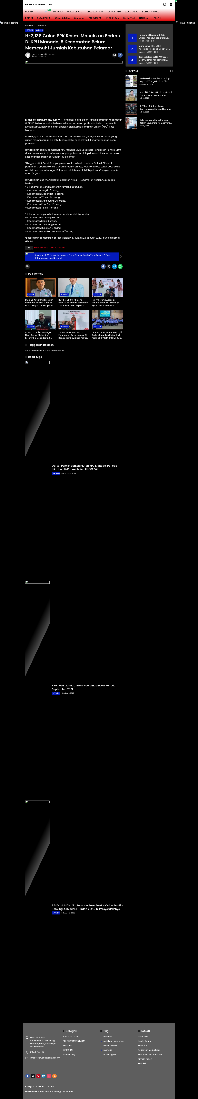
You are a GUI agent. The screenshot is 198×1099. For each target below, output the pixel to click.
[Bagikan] (120, 55)
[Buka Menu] (171, 4)
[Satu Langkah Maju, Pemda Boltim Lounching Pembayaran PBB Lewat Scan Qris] (131, 123)
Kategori (29, 1086)
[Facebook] (103, 266)
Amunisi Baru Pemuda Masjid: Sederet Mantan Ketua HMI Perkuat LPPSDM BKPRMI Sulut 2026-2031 (107, 335)
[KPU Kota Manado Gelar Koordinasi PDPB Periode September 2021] (37, 689)
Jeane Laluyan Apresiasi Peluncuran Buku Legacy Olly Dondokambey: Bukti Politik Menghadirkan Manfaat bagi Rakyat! (73, 335)
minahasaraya (110, 1045)
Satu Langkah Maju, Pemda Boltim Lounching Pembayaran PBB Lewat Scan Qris (155, 122)
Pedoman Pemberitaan (150, 1054)
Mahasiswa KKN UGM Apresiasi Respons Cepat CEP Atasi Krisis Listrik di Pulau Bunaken (154, 47)
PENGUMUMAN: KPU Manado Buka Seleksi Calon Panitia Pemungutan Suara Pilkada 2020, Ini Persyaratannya (87, 907)
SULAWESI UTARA (71, 1036)
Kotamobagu (69, 1054)
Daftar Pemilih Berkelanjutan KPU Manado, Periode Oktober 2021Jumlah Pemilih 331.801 (84, 467)
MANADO (39, 30)
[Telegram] (114, 266)
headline (107, 1036)
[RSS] (54, 1076)
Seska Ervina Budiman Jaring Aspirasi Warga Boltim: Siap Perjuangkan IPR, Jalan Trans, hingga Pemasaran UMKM (154, 80)
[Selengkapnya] (149, 29)
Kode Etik (142, 1045)
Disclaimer (143, 1036)
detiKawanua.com (38, 4)
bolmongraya (110, 1054)
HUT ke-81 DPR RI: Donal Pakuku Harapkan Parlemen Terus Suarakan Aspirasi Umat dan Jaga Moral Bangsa (73, 303)
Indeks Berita (144, 1041)
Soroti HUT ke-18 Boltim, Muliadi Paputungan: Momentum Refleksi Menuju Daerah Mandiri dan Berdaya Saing (155, 94)
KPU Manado (59, 247)
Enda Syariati (37, 54)
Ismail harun (42, 247)
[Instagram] (49, 1076)
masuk (40, 350)
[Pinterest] (38, 1076)
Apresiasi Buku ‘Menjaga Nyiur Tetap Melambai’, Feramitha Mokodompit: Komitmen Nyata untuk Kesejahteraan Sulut (38, 335)
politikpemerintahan (113, 1041)
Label (41, 1086)
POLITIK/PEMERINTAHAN (74, 1041)
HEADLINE (29, 30)
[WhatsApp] (120, 266)
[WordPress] (43, 1076)
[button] (164, 4)
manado (107, 1050)
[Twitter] (108, 266)
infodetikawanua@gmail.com (45, 1057)
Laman (51, 1086)
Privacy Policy (145, 1058)
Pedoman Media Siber (149, 1050)
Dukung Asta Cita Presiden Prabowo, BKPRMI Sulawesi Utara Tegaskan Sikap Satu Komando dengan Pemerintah (39, 303)
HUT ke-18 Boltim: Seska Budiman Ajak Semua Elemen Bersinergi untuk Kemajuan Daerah (154, 108)
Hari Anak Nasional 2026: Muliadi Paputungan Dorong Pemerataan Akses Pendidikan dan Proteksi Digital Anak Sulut (153, 36)
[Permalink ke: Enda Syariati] (28, 55)
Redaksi (142, 1063)
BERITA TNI (68, 1050)
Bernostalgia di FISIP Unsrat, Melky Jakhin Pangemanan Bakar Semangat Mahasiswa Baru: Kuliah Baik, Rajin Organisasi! (154, 58)
